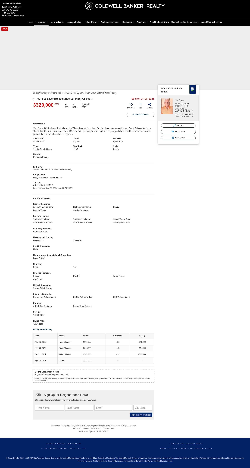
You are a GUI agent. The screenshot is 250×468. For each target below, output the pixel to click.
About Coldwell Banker (211, 22)
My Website (180, 138)
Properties (42, 23)
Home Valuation (57, 22)
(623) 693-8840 (8, 13)
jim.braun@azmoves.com (13, 16)
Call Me (180, 125)
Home (30, 22)
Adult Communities (110, 23)
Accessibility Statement (174, 448)
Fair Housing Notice (201, 448)
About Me (142, 23)
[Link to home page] (125, 6)
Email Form (179, 131)
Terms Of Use (177, 443)
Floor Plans (92, 23)
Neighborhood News (159, 22)
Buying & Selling (75, 23)
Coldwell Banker (56, 443)
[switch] (131, 107)
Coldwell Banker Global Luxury (185, 22)
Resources (128, 23)
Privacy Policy (195, 443)
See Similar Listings (140, 115)
